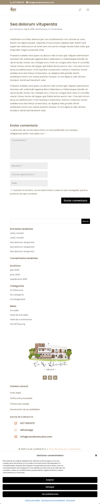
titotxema (18, 29)
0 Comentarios (55, 29)
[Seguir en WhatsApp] (55, 378)
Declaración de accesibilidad (53, 500)
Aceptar (50, 479)
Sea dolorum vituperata (22, 242)
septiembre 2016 (18, 279)
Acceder (14, 310)
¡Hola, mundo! (17, 233)
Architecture (41, 29)
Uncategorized (17, 299)
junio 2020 (15, 274)
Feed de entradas (19, 314)
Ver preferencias (50, 494)
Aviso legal (70, 500)
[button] (96, 455)
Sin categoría (17, 294)
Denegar (50, 487)
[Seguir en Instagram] (50, 378)
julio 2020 (14, 269)
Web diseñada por (59, 449)
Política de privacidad (21, 398)
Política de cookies (32, 500)
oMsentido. (75, 449)
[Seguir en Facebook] (45, 378)
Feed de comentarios (21, 319)
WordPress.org (17, 324)
